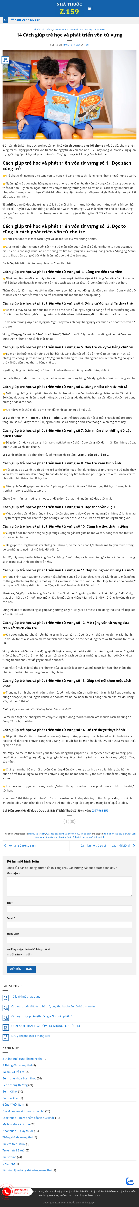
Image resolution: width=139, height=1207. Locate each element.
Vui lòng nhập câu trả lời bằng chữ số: (29, 949)
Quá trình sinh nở (76, 837)
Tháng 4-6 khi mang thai (18, 1137)
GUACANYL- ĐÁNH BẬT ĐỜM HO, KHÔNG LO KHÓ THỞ (45, 1026)
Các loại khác (11, 1098)
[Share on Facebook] (66, 821)
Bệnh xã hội (10, 1091)
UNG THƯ (9, 1164)
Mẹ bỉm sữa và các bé (16, 1124)
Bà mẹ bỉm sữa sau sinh (115, 833)
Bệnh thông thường (15, 1085)
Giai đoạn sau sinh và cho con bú (72, 29)
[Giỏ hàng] (90, 8)
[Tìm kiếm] (5, 20)
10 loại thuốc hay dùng (25, 996)
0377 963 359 (100, 810)
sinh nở (89, 837)
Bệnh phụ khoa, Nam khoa (19, 1078)
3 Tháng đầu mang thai (17, 1065)
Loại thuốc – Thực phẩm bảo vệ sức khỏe (29, 1118)
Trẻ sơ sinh (99, 29)
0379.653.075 (21, 1193)
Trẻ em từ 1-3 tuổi (14, 1150)
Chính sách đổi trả (81, 1191)
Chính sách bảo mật (107, 1191)
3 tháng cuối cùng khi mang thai (23, 1059)
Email (11, 918)
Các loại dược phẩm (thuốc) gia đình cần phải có (42, 1016)
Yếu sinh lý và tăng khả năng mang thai (27, 1170)
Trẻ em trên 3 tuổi (14, 1144)
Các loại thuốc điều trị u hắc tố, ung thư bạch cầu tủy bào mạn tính (53, 1006)
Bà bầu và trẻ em (43, 29)
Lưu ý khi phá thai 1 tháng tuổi (30, 1035)
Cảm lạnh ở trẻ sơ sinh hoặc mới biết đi (106, 845)
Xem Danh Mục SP (27, 19)
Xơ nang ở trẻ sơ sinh (22, 845)
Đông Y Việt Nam (13, 1104)
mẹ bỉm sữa (60, 837)
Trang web (13, 933)
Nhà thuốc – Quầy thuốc (18, 1131)
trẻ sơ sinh (99, 837)
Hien (86, 44)
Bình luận (13, 873)
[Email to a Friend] (72, 821)
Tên (10, 902)
